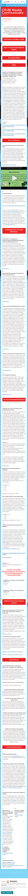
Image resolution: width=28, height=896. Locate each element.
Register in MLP (5, 268)
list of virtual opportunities (13, 211)
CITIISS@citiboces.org (10, 862)
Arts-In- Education (14, 140)
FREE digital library (16, 756)
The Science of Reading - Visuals (14, 39)
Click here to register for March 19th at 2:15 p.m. (12, 654)
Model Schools (14, 660)
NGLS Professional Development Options (14, 48)
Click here (14, 800)
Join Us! (7, 511)
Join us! (7, 482)
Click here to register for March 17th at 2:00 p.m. (12, 651)
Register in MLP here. (6, 370)
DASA (14, 65)
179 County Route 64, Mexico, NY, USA (15, 865)
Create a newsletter (7, 892)
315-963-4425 (9, 866)
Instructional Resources (14, 747)
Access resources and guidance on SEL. (11, 548)
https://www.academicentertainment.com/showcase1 (13, 205)
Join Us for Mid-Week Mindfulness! (14, 399)
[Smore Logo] (7, 2)
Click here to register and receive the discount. (12, 787)
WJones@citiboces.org (10, 224)
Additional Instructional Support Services (14, 602)
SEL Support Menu (14, 58)
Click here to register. (6, 634)
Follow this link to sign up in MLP (9, 164)
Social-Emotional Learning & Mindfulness (14, 231)
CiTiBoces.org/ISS (10, 864)
